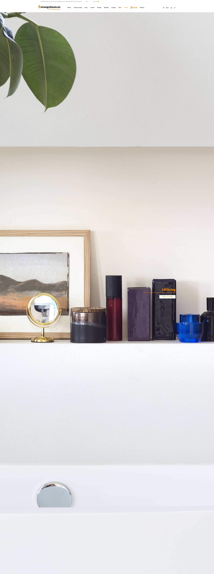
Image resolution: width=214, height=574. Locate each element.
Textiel (92, 7)
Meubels (106, 7)
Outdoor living (78, 7)
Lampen (114, 7)
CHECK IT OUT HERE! (167, 296)
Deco (86, 7)
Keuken (99, 7)
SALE (120, 7)
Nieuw (69, 7)
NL (86, 1)
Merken (142, 7)
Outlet (126, 7)
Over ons (95, 1)
